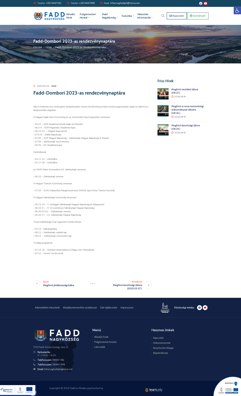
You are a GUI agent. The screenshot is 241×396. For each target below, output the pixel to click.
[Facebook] (201, 3)
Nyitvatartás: (44, 352)
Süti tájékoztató (108, 307)
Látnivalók (99, 347)
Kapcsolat (158, 337)
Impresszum (127, 307)
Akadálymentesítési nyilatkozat (80, 307)
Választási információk (144, 16)
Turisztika (126, 15)
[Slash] (92, 283)
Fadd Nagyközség (109, 16)
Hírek (49, 47)
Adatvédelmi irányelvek (47, 307)
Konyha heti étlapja (163, 348)
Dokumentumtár (162, 343)
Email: (122, 3)
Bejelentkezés (160, 353)
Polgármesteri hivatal (88, 16)
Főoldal (37, 47)
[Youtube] (205, 3)
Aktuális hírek (70, 16)
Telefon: (49, 3)
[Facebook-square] (199, 307)
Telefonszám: (51, 360)
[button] (237, 10)
